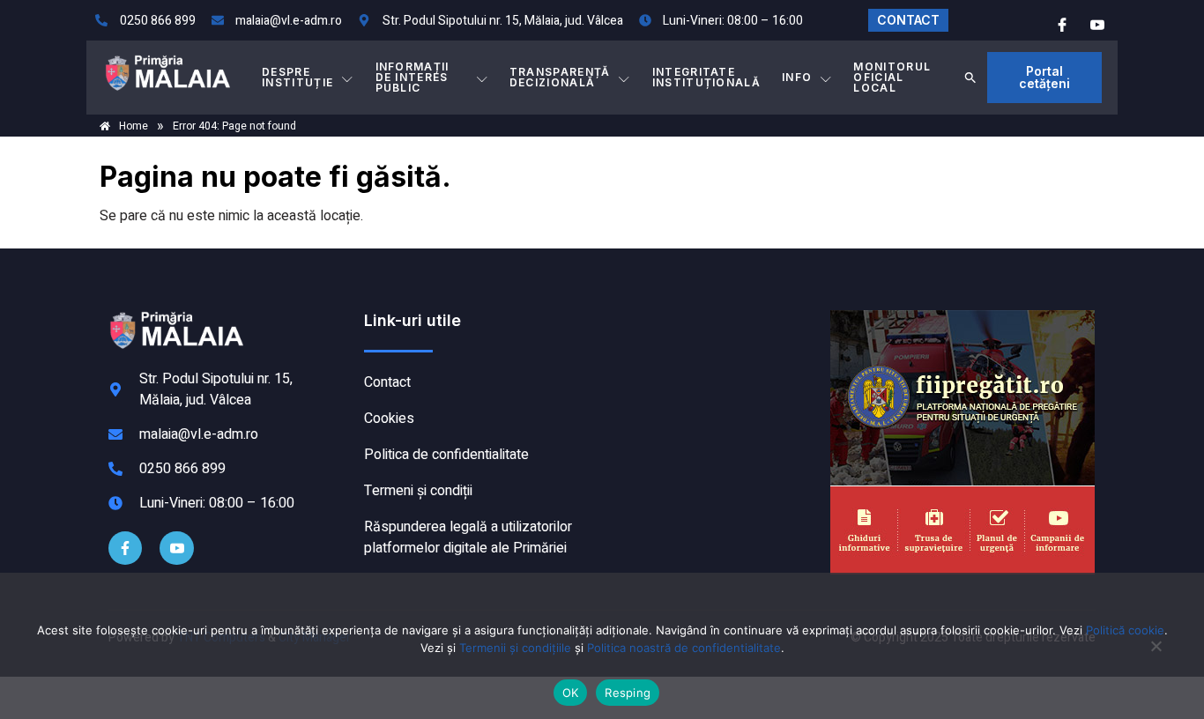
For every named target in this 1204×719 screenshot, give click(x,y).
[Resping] (1155, 654)
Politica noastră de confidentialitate (684, 648)
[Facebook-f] (125, 548)
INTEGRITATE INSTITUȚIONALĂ (706, 77)
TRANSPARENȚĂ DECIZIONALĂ (560, 77)
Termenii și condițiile (515, 648)
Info (797, 77)
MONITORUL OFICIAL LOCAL (892, 77)
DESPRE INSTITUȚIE (297, 77)
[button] (970, 78)
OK (570, 693)
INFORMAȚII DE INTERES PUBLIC (412, 77)
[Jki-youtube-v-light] (176, 548)
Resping (627, 693)
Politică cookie (1125, 630)
